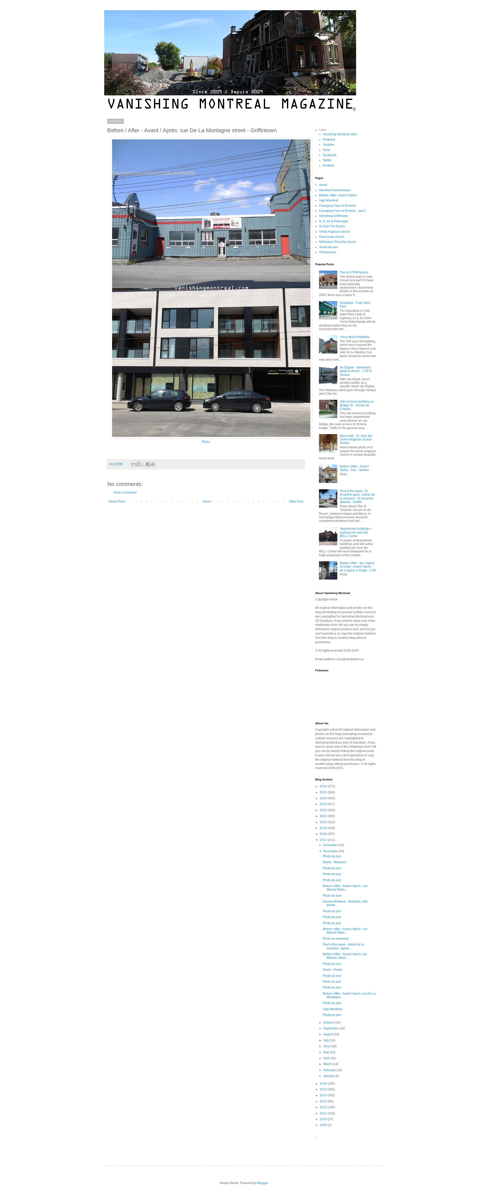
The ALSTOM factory (354, 272)
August (328, 1034)
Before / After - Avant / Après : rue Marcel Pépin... (345, 887)
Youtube (328, 144)
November (331, 851)
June (327, 1046)
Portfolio (328, 165)
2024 (324, 798)
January (329, 1076)
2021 (324, 816)
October (329, 1022)
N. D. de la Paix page (333, 221)
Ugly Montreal (328, 200)
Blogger (262, 1183)
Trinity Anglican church (334, 231)
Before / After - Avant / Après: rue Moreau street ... (345, 956)
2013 (324, 1101)
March (328, 1064)
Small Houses (328, 247)
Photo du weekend (336, 938)
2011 (324, 1113)
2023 (324, 804)
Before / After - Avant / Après (338, 195)
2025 (324, 792)
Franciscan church (331, 237)
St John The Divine (332, 226)
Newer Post (117, 501)
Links (322, 130)
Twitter (327, 160)
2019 (324, 828)
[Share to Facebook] (147, 464)
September (331, 1028)
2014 (324, 1095)
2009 (324, 1125)
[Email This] (133, 464)
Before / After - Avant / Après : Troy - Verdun (354, 468)
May (326, 1052)
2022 (324, 810)
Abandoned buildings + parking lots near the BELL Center (356, 532)
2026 (324, 786)
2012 (324, 1107)
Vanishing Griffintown (333, 216)
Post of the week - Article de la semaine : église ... (343, 946)
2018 (324, 834)
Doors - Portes (333, 969)
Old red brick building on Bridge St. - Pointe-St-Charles (357, 405)
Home (207, 501)
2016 (324, 1083)
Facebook (330, 155)
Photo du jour (332, 856)
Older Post (296, 501)
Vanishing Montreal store (340, 134)
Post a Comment (125, 492)
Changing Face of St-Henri (337, 206)
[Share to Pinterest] (152, 464)
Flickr (206, 442)
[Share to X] (143, 464)
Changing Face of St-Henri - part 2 (342, 211)
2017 (324, 840)
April (326, 1058)
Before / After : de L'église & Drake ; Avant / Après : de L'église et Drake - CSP (358, 566)
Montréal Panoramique (335, 190)
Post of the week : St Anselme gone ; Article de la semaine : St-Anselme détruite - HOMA (357, 496)
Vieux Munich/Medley (355, 337)
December (331, 845)
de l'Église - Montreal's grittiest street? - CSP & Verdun (356, 371)
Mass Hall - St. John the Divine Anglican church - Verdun (356, 439)
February (330, 1070)
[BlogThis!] (138, 464)
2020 (324, 822)
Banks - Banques (334, 862)
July (326, 1040)
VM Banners (327, 252)
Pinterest (329, 139)
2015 (324, 1089)
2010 (324, 1119)
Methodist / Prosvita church (337, 242)
